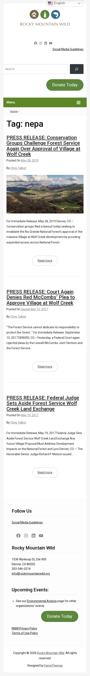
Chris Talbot (18, 168)
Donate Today (64, 84)
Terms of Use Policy (25, 633)
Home (13, 111)
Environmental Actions (42, 601)
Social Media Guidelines (68, 49)
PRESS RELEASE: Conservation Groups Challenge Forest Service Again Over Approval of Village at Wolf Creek (43, 146)
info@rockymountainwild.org (31, 573)
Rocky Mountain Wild (50, 653)
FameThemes (53, 665)
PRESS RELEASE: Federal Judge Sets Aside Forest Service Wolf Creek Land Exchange (42, 403)
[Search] (77, 69)
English (59, 3)
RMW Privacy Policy (24, 628)
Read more (45, 260)
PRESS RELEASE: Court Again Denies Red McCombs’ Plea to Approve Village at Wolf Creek (40, 297)
